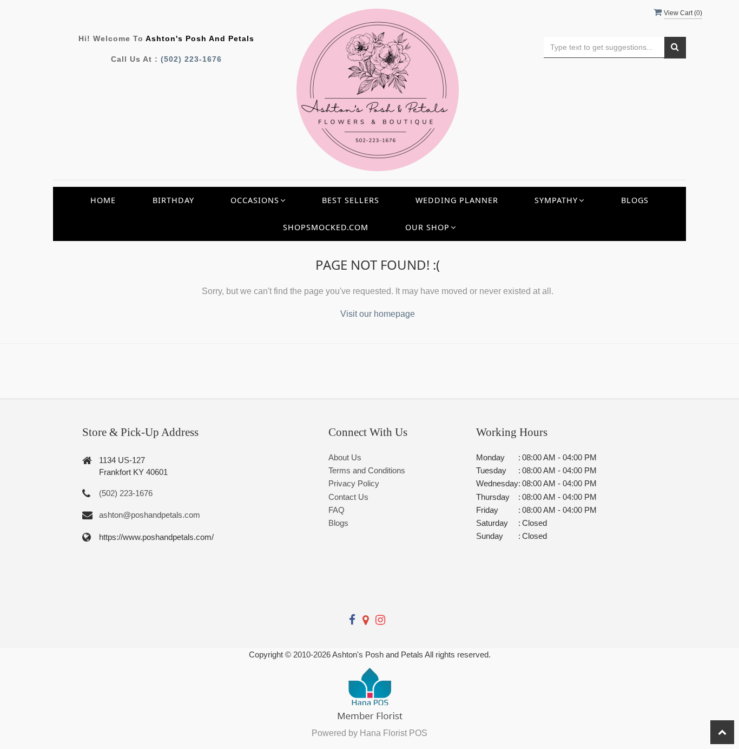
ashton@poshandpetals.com (149, 514)
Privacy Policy (353, 483)
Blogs (635, 200)
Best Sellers (350, 200)
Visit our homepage (377, 313)
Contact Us (348, 496)
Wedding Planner (456, 200)
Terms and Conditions (366, 470)
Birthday (173, 200)
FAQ (336, 509)
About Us (344, 457)
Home (103, 200)
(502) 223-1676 (191, 59)
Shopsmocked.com (325, 227)
